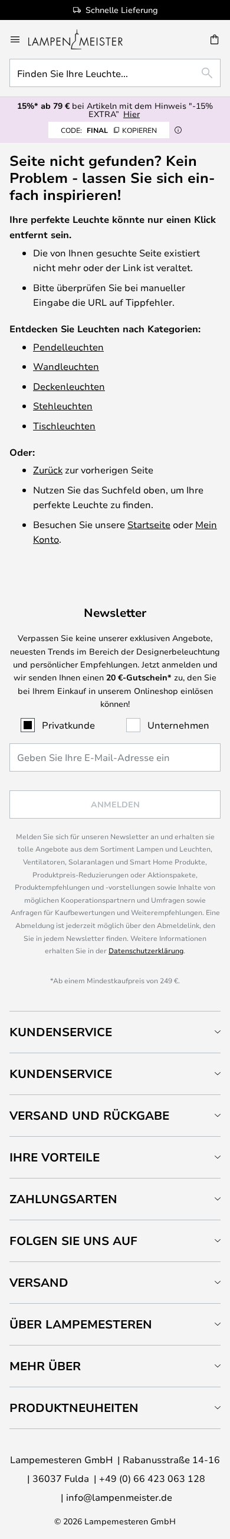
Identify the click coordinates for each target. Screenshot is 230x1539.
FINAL (109, 130)
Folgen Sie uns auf (73, 1240)
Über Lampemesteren (80, 1324)
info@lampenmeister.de (119, 1497)
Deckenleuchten (69, 386)
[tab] (115, 1032)
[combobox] (115, 73)
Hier (131, 113)
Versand (38, 1282)
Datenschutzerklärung (146, 950)
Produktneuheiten (74, 1408)
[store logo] (82, 39)
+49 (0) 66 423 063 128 (152, 1478)
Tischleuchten (64, 425)
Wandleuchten (66, 366)
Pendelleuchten (68, 346)
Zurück (48, 469)
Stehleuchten (63, 405)
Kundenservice (60, 1032)
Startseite (148, 524)
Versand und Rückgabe (89, 1115)
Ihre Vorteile (54, 1157)
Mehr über (45, 1366)
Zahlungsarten (63, 1199)
